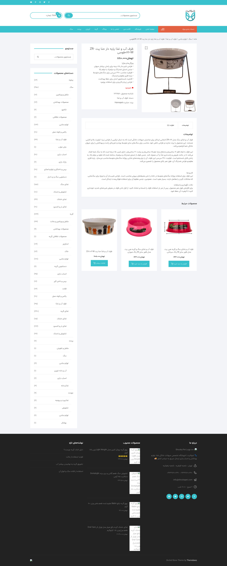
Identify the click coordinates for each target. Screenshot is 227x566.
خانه (195, 39)
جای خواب (62, 147)
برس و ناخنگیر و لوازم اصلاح (55, 169)
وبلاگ (104, 29)
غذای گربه (64, 311)
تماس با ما (115, 29)
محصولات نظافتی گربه (57, 236)
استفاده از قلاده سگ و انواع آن (71, 471)
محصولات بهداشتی (60, 102)
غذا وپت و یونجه (61, 400)
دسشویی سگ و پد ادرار (57, 177)
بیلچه (71, 80)
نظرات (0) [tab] (170, 125)
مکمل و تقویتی (62, 348)
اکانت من (126, 29)
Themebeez (192, 560)
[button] (146, 48)
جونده (70, 393)
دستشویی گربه (60, 266)
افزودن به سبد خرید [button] (180, 264)
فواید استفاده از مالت (74, 457)
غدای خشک (61, 199)
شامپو (64, 109)
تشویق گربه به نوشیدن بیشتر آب (69, 464)
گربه (96, 29)
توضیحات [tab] (185, 125)
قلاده (64, 288)
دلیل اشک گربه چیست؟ (73, 449)
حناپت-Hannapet (122, 102)
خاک (66, 251)
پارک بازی (62, 162)
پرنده (79, 29)
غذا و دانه (64, 385)
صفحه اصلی (150, 29)
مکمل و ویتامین (62, 94)
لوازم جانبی (182, 39)
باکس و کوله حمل (59, 132)
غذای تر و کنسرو (60, 206)
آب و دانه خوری (60, 370)
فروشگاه (138, 29)
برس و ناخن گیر (60, 281)
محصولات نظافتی (59, 117)
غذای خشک (61, 318)
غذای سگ (64, 184)
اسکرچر (65, 244)
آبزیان (88, 29)
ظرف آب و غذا (171, 39)
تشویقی (65, 408)
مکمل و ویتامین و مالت (59, 221)
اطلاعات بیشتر (100, 263)
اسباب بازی (61, 154)
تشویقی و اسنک (59, 192)
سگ (71, 29)
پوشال (63, 422)
